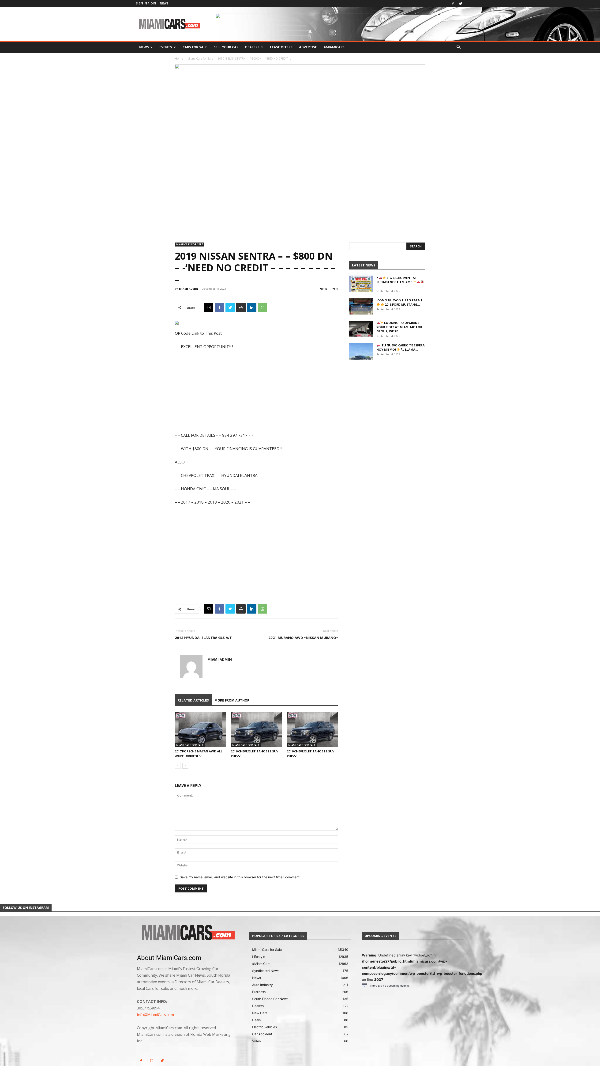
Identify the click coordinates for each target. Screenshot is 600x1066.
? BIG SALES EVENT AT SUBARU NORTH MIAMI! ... (396, 282)
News (164, 3)
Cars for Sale (195, 47)
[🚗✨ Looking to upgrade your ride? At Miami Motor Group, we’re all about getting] (361, 329)
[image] (187, 933)
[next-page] (185, 766)
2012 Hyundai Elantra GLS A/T (203, 637)
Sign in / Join (146, 3)
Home (179, 59)
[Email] (208, 307)
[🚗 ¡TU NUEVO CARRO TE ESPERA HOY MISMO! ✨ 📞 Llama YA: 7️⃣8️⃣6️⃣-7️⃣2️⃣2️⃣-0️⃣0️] (361, 351)
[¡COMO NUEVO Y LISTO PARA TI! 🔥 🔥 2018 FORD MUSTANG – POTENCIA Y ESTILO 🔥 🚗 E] (361, 306)
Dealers (252, 47)
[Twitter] (460, 3)
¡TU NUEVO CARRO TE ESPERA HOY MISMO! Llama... (400, 347)
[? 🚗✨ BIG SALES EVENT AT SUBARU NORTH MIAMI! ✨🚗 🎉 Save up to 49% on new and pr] (361, 284)
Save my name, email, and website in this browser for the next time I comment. (240, 877)
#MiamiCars (334, 47)
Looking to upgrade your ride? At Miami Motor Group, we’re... (399, 327)
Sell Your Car (226, 47)
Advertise (308, 47)
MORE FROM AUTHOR (231, 700)
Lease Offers (281, 47)
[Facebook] (452, 3)
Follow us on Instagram (26, 907)
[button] (458, 47)
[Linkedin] (251, 307)
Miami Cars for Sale (200, 59)
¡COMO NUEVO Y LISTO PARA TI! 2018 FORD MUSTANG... (400, 302)
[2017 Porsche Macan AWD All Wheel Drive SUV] (200, 729)
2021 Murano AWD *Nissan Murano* (303, 637)
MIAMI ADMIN (188, 288)
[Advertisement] (256, 391)
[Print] (241, 307)
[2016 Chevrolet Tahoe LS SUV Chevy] (256, 729)
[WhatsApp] (262, 307)
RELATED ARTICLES (193, 700)
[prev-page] (178, 766)
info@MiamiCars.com (155, 1014)
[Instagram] (151, 1061)
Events (165, 47)
